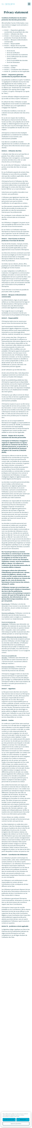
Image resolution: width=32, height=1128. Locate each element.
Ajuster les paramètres (16, 1123)
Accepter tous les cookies (9, 1119)
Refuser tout (23, 1119)
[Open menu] (29, 4)
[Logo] (8, 4)
